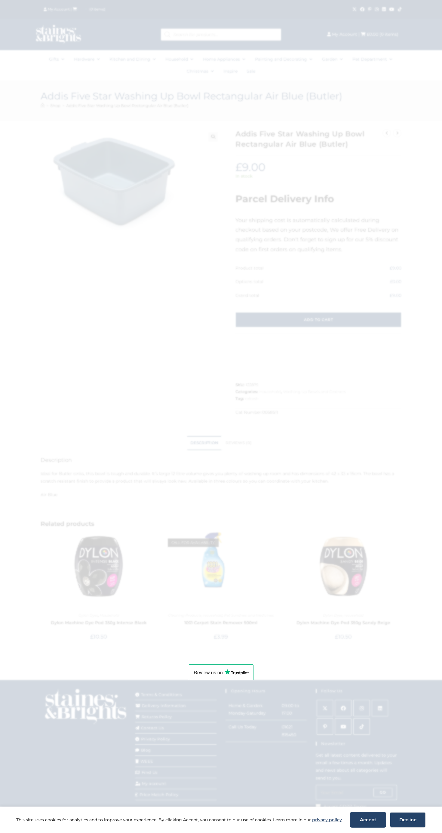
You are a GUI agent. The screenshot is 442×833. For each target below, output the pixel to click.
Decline (407, 819)
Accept (368, 819)
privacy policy (327, 819)
